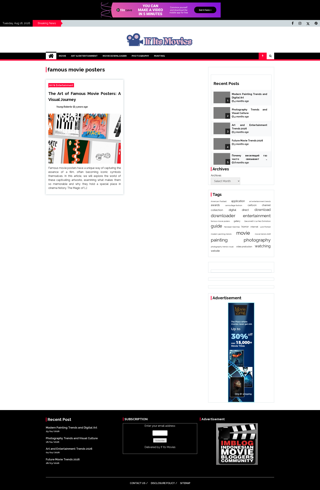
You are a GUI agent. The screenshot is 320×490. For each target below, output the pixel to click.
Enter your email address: (160, 436)
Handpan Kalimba (232, 227)
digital (232, 210)
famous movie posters (220, 221)
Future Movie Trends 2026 (247, 140)
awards (215, 205)
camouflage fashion (233, 205)
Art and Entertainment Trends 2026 (249, 127)
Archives (216, 175)
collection (217, 210)
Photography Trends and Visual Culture (249, 111)
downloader (223, 215)
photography (257, 240)
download (262, 210)
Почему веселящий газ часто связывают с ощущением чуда (249, 157)
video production (244, 246)
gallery (237, 221)
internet (254, 227)
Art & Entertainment (84, 56)
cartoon (252, 205)
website (215, 250)
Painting (159, 56)
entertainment (257, 215)
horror (245, 226)
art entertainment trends (260, 201)
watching (263, 246)
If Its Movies (168, 447)
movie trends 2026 (263, 234)
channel (266, 205)
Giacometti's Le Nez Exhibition (257, 221)
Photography (140, 56)
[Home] (51, 56)
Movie (62, 56)
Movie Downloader (115, 56)
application (238, 201)
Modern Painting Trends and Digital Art (249, 96)
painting (219, 240)
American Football (218, 201)
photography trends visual (222, 247)
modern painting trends (221, 234)
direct (245, 210)
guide (216, 226)
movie (243, 233)
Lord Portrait (265, 227)
